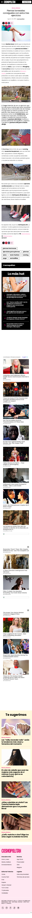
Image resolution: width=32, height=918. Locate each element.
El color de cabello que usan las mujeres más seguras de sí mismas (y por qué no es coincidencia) (15, 773)
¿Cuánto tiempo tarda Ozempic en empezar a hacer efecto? (17, 318)
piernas (26, 252)
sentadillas (14, 258)
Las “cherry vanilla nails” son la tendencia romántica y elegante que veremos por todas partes (17, 304)
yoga (5, 258)
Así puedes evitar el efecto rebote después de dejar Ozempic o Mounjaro (15, 325)
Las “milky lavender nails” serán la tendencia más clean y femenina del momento (15, 742)
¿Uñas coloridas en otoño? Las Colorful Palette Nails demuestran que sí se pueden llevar (15, 805)
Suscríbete (26, 2)
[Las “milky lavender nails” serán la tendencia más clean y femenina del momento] (16, 727)
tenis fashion (14, 255)
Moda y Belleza (16, 8)
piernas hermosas (9, 248)
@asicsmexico (7, 236)
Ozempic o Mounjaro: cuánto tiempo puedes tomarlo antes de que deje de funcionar (16, 296)
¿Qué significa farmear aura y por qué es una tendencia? (16, 312)
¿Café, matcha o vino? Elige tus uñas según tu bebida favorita (15, 835)
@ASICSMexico (25, 234)
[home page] (9, 2)
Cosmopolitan (20, 19)
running (25, 255)
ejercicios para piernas (11, 252)
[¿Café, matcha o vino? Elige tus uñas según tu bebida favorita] (16, 822)
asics (5, 255)
